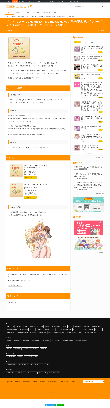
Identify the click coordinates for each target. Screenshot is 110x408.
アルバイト (75, 1)
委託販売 (9, 382)
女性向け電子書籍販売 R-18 (82, 340)
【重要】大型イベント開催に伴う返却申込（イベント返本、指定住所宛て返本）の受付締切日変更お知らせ (88, 175)
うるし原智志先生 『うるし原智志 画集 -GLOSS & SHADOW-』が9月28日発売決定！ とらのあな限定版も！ (92, 137)
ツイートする (51, 405)
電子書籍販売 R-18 (55, 340)
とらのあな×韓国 (24, 329)
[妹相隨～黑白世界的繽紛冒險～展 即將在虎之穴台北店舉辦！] (77, 58)
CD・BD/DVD (19, 326)
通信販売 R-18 (17, 340)
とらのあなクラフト (11, 364)
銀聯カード (43, 348)
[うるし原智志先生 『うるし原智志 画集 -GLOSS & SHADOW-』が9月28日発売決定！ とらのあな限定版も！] (77, 136)
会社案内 (17, 382)
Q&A (36, 356)
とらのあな (9, 1)
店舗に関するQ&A (26, 348)
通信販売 (47, 326)
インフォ (15, 1)
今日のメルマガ (42, 332)
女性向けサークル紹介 (12, 329)
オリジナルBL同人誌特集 (90, 332)
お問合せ (72, 382)
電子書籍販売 (46, 340)
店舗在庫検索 (17, 348)
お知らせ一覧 (10, 372)
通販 (19, 1)
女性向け (18, 12)
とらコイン (27, 1)
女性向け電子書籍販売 (68, 340)
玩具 (26, 326)
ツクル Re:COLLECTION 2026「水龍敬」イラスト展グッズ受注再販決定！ (92, 118)
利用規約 (42, 382)
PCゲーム (32, 329)
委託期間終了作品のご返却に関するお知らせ (88, 167)
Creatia (80, 332)
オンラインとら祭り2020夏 (79, 329)
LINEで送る (60, 405)
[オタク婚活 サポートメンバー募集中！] (88, 234)
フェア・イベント (34, 326)
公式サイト (14, 302)
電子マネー (35, 348)
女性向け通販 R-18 (36, 340)
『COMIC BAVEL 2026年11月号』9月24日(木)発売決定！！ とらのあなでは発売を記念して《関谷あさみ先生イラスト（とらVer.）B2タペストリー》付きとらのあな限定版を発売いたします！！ (92, 106)
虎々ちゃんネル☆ (32, 372)
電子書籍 (52, 1)
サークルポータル (59, 1)
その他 (64, 326)
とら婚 (32, 1)
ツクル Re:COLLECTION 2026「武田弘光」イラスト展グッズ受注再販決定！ (92, 48)
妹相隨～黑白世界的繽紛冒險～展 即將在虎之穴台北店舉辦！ (92, 57)
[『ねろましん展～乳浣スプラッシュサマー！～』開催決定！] (77, 148)
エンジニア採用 (68, 1)
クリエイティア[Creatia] (36, 364)
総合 (9, 12)
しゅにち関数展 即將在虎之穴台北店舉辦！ (91, 127)
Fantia (49, 332)
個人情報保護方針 (53, 382)
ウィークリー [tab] (85, 42)
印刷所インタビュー (71, 332)
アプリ (53, 329)
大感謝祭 (91, 329)
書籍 (13, 326)
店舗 (23, 1)
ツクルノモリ (98, 329)
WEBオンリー (39, 1)
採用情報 (35, 382)
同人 (8, 326)
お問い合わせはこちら (15, 285)
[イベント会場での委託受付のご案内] (77, 76)
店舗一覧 (9, 348)
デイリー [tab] (77, 42)
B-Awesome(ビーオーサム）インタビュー (26, 332)
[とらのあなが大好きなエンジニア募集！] (88, 249)
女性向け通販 (26, 340)
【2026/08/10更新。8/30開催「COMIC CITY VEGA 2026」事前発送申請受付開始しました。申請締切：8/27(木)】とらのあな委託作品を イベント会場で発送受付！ (88, 185)
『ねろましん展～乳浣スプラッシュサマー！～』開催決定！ (92, 146)
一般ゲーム (39, 329)
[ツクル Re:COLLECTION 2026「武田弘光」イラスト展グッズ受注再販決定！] (77, 49)
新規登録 (20, 356)
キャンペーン (78, 326)
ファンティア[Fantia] (23, 364)
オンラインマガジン (20, 372)
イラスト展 (45, 1)
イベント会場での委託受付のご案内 (92, 75)
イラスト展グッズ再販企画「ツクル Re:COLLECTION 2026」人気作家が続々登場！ (92, 66)
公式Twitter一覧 (42, 372)
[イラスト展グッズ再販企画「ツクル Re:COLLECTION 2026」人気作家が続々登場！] (77, 67)
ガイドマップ (64, 382)
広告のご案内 (26, 382)
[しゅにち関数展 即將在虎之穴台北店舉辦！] (77, 128)
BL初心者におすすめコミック (64, 329)
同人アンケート (10, 332)
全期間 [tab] (92, 42)
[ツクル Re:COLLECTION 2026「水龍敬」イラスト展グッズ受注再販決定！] (77, 118)
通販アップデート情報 (59, 332)
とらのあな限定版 (56, 326)
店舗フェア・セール (96, 326)
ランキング (27, 12)
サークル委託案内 (11, 356)
